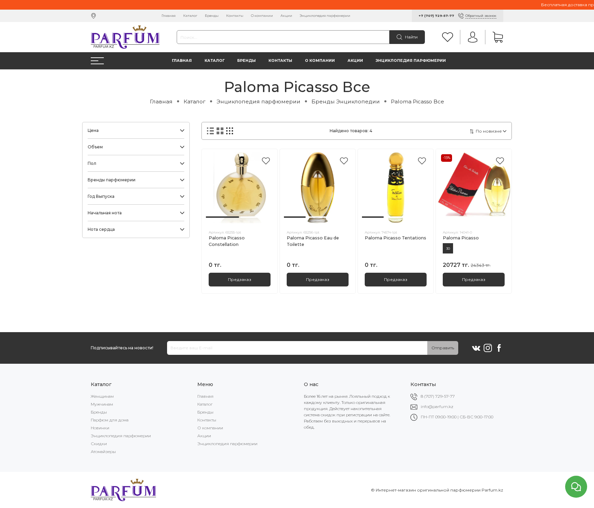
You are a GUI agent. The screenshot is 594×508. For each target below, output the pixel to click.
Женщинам (102, 396)
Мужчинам (102, 404)
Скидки (99, 443)
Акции (286, 16)
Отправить (442, 347)
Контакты (234, 16)
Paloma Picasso (461, 237)
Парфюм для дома (110, 419)
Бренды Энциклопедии (345, 101)
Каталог (190, 16)
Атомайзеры (103, 451)
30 (448, 248)
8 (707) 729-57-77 (438, 396)
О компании (262, 16)
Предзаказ (239, 279)
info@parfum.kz (437, 406)
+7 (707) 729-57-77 (436, 16)
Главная (169, 16)
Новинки (100, 427)
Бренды (212, 16)
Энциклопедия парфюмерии (325, 16)
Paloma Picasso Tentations (395, 237)
